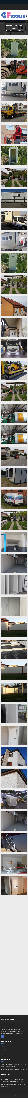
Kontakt (4, 1049)
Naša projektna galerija (14, 30)
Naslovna (14, 28)
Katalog (4, 1054)
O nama (4, 1052)
